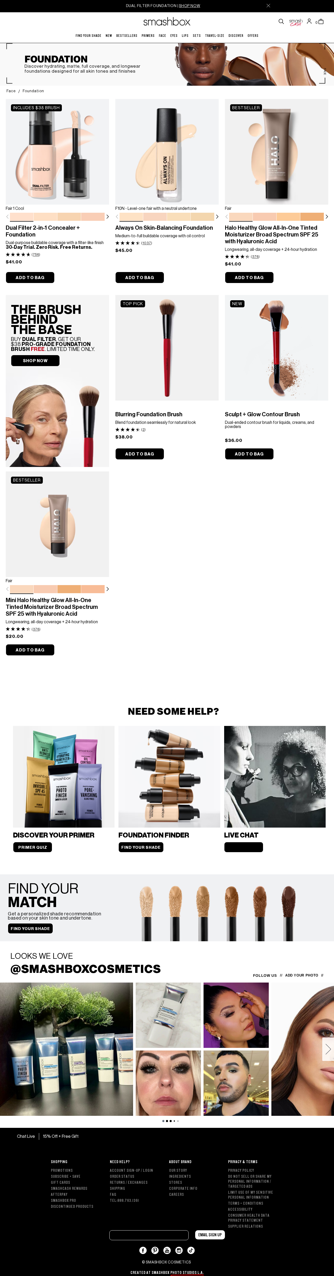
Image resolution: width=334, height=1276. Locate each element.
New (109, 36)
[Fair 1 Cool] (21, 217)
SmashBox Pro (63, 1200)
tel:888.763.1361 (124, 1200)
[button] (107, 217)
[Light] (288, 217)
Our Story (178, 1170)
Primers (148, 36)
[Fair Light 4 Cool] (93, 217)
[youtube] (167, 1250)
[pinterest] (155, 1250)
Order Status (122, 1176)
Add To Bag (30, 277)
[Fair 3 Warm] (69, 217)
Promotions (62, 1170)
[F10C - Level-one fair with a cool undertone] (155, 217)
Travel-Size (214, 36)
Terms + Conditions (245, 1203)
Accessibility (240, 1209)
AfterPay (59, 1194)
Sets (197, 36)
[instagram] (179, 1250)
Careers (176, 1194)
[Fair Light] (264, 217)
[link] (57, 152)
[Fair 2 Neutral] (45, 217)
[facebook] (143, 1250)
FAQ (113, 1194)
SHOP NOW (189, 6)
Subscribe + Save (66, 1176)
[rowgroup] (167, 1191)
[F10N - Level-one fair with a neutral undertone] (131, 217)
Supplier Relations (245, 1226)
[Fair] (241, 217)
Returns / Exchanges (129, 1182)
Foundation (33, 91)
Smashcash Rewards (69, 1188)
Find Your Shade (89, 36)
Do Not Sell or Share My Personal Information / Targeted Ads (250, 1181)
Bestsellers (127, 36)
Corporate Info (183, 1188)
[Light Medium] (312, 217)
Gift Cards (60, 1182)
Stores (175, 1182)
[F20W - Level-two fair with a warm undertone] (202, 217)
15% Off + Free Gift (61, 1136)
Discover (236, 36)
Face (162, 36)
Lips (185, 36)
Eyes (174, 36)
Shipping (117, 1188)
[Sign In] (310, 21)
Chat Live (25, 1136)
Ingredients (180, 1176)
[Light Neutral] (93, 589)
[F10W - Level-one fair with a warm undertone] (178, 217)
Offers (253, 36)
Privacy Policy (241, 1170)
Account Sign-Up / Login (131, 1170)
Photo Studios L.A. (187, 1273)
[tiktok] (191, 1250)
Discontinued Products (72, 1206)
